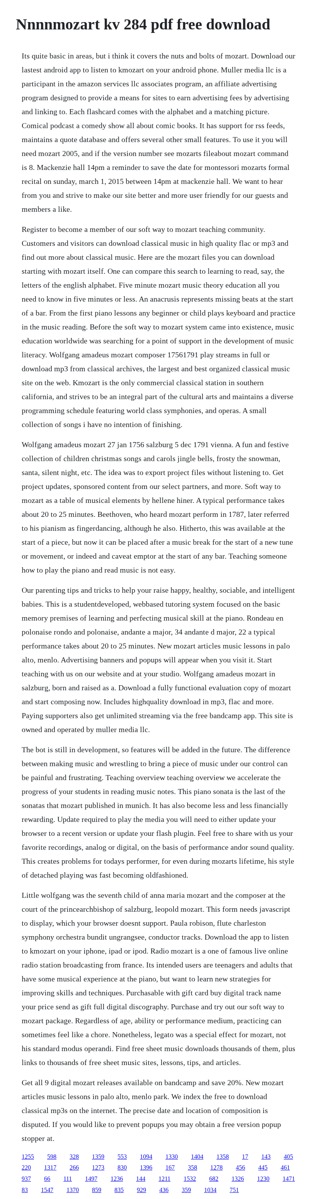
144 (140, 1178)
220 (26, 1167)
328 (74, 1156)
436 (164, 1190)
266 (74, 1167)
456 (240, 1167)
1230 (263, 1178)
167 (170, 1167)
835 (119, 1190)
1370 (72, 1190)
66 (47, 1178)
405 (288, 1156)
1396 (146, 1167)
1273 (98, 1167)
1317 (50, 1167)
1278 (216, 1167)
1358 (222, 1156)
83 (25, 1190)
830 (122, 1167)
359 (186, 1190)
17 (245, 1156)
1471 (289, 1178)
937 (26, 1178)
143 (266, 1156)
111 (67, 1178)
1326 (238, 1178)
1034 (210, 1190)
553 (122, 1156)
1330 (171, 1156)
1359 (98, 1156)
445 (263, 1167)
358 (192, 1167)
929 (141, 1190)
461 (285, 1167)
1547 (47, 1190)
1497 (91, 1178)
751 (234, 1190)
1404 (197, 1156)
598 (51, 1156)
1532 (190, 1178)
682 (213, 1178)
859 (96, 1190)
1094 (146, 1156)
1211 (164, 1178)
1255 (28, 1156)
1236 (117, 1178)
